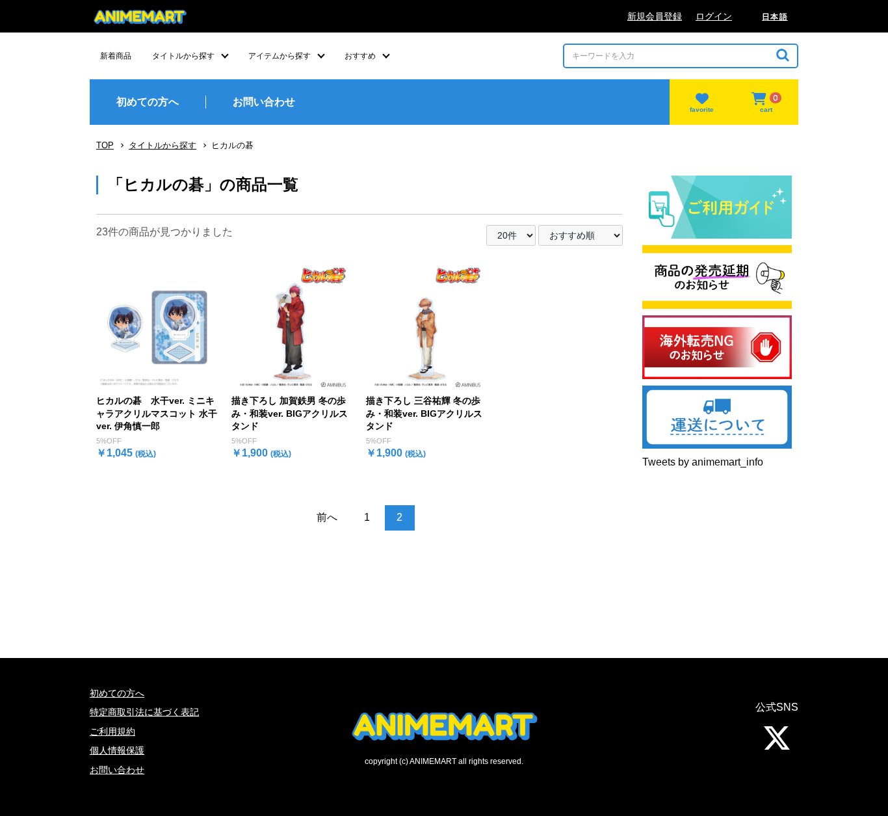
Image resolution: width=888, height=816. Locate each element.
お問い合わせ (117, 770)
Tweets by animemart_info (702, 461)
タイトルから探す (162, 145)
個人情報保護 (117, 750)
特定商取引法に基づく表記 (144, 712)
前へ (327, 517)
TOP (105, 145)
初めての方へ (117, 693)
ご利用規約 (112, 731)
